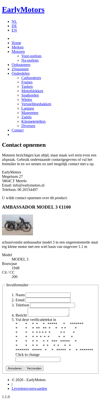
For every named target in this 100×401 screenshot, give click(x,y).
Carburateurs (31, 78)
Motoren (18, 51)
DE (14, 26)
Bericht (21, 315)
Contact (18, 130)
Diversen (28, 126)
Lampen (27, 108)
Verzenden (34, 368)
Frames (27, 82)
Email (20, 300)
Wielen (26, 100)
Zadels (26, 117)
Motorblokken (32, 91)
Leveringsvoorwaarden (29, 388)
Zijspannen (20, 69)
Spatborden (30, 95)
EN (14, 30)
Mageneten (29, 113)
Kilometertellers (33, 121)
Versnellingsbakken (36, 104)
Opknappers (21, 65)
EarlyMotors (23, 9)
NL (14, 21)
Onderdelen (21, 73)
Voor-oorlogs (31, 56)
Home (16, 43)
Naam (20, 295)
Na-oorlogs (30, 60)
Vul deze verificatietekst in (36, 320)
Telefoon (22, 305)
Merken (18, 47)
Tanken (27, 86)
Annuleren (15, 368)
